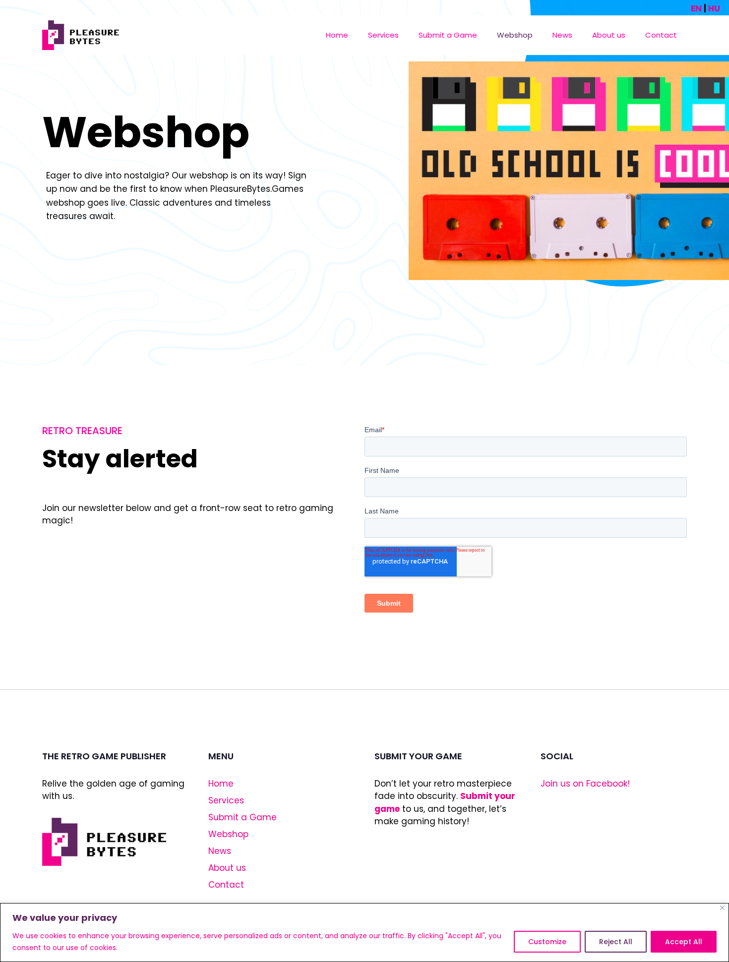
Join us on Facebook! (585, 784)
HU (714, 8)
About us (608, 35)
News (562, 35)
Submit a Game (448, 35)
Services (383, 35)
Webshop (515, 35)
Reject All (615, 942)
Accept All (683, 942)
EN (696, 8)
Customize (547, 942)
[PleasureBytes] (80, 35)
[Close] (722, 907)
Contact (661, 35)
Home (337, 35)
